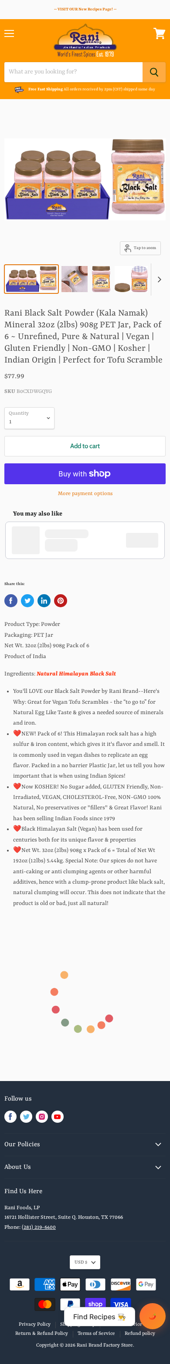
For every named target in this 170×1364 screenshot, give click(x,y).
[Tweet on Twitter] (27, 600)
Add (146, 540)
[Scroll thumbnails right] (158, 279)
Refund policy (140, 1334)
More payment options (85, 494)
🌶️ (152, 1316)
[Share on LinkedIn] (44, 600)
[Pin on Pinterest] (60, 600)
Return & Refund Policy (41, 1334)
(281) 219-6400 (39, 1227)
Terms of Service (96, 1334)
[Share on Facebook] (10, 600)
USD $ (81, 1262)
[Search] (154, 72)
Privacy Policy (35, 1324)
